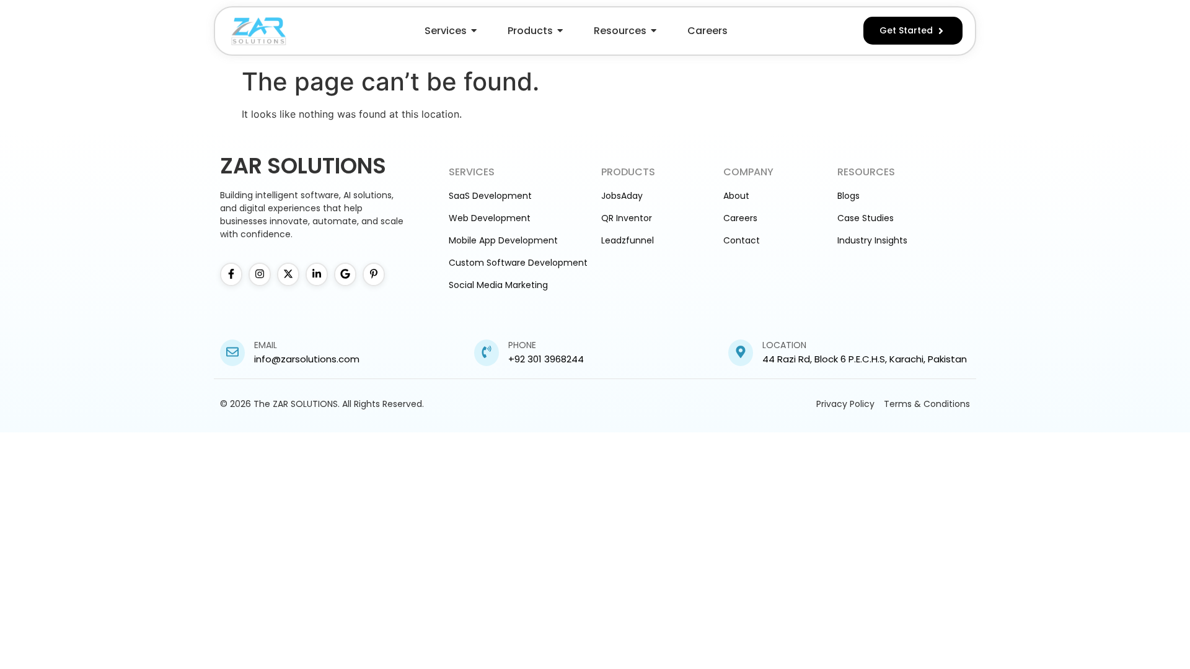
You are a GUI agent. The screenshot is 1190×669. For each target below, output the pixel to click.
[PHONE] (486, 352)
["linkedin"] (317, 274)
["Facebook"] (231, 274)
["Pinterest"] (374, 274)
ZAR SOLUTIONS (303, 166)
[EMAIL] (232, 352)
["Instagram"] (260, 274)
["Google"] (345, 274)
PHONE (522, 345)
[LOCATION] (740, 352)
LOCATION (784, 345)
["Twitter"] (288, 274)
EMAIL (265, 345)
